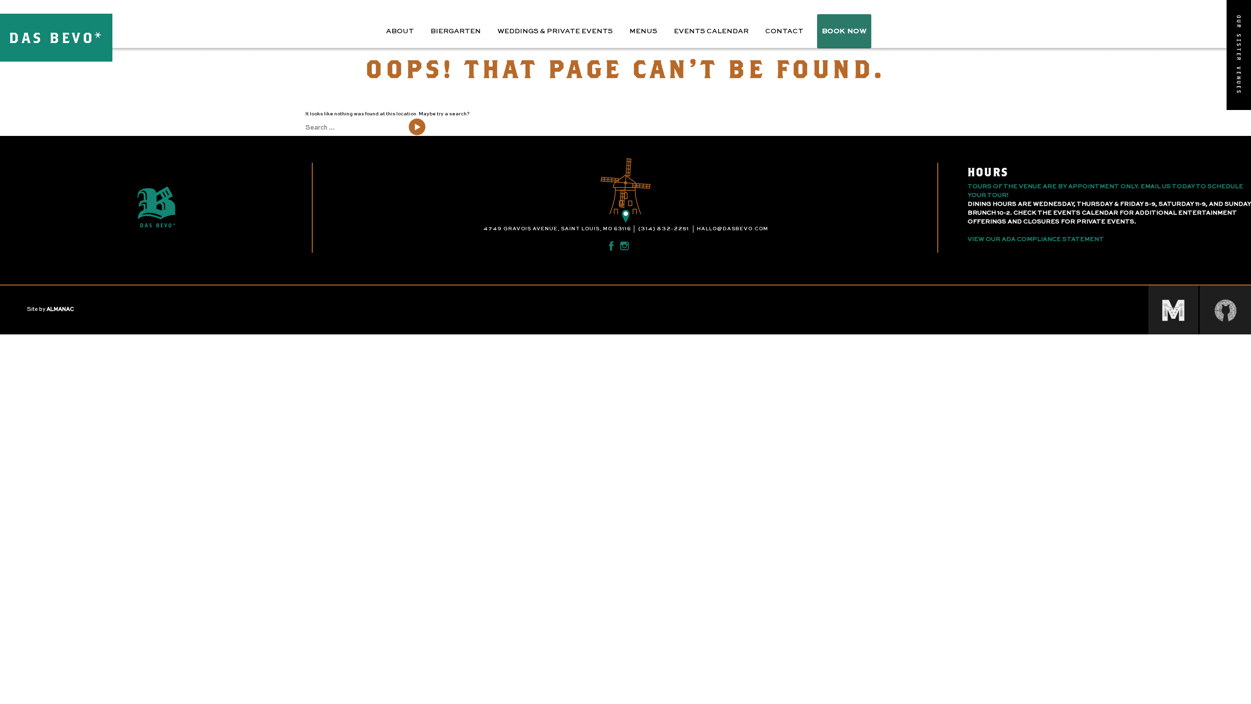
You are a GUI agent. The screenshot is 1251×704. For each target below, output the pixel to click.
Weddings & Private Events (555, 31)
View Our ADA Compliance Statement (1036, 239)
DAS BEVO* (56, 37)
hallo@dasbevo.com (732, 228)
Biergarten (456, 31)
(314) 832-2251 (663, 228)
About (400, 31)
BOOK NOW (844, 31)
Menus (643, 31)
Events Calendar (711, 31)
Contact (784, 31)
